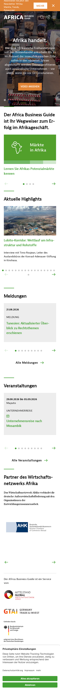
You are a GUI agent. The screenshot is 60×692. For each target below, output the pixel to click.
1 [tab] (23, 184)
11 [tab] (35, 270)
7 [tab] (22, 270)
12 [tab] (38, 270)
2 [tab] (27, 184)
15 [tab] (47, 270)
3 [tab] (30, 184)
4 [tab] (33, 184)
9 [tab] (28, 270)
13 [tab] (41, 270)
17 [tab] (54, 270)
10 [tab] (31, 270)
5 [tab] (15, 270)
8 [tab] (25, 270)
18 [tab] (28, 274)
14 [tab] (44, 270)
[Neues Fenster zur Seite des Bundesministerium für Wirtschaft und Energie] (17, 631)
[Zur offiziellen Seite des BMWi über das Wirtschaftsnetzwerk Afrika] (19, 595)
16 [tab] (51, 270)
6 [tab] (19, 270)
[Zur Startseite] (19, 17)
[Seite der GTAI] (21, 611)
